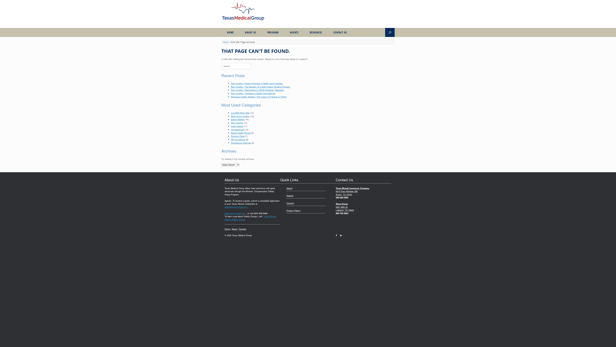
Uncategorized (237, 129)
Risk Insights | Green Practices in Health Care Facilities (257, 83)
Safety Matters (238, 119)
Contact (242, 229)
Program (273, 32)
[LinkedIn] (340, 235)
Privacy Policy (293, 210)
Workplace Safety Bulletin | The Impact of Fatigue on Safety (259, 96)
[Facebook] (337, 235)
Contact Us (340, 32)
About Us (250, 32)
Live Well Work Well (240, 112)
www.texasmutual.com (235, 213)
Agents (294, 32)
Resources (316, 32)
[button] (390, 32)
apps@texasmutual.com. (236, 207)
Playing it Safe (237, 136)
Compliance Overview (241, 142)
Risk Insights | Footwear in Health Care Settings (253, 93)
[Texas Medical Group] (243, 11)
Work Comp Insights (240, 116)
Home (230, 32)
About (234, 229)
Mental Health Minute (241, 132)
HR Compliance (238, 139)
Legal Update (237, 126)
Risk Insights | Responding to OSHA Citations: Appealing (257, 90)
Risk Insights (237, 122)
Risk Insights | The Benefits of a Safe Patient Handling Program (260, 86)
